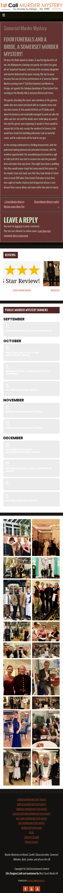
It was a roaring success (22, 290)
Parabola (30, 881)
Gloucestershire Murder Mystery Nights (31, 814)
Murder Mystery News (31, 828)
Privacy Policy (31, 842)
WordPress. (40, 881)
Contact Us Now (31, 837)
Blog (31, 832)
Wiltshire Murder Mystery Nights (31, 819)
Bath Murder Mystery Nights (31, 823)
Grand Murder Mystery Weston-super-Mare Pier (14, 204)
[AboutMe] (31, 888)
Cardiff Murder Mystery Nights (31, 800)
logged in (18, 226)
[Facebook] (25, 888)
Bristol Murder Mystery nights (46, 204)
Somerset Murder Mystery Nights (31, 809)
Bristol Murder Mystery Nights (31, 804)
